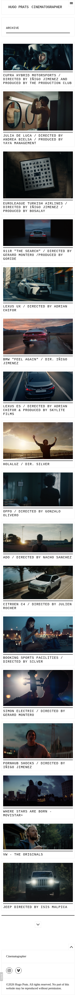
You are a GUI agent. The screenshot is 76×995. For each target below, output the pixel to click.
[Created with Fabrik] (1, 976)
